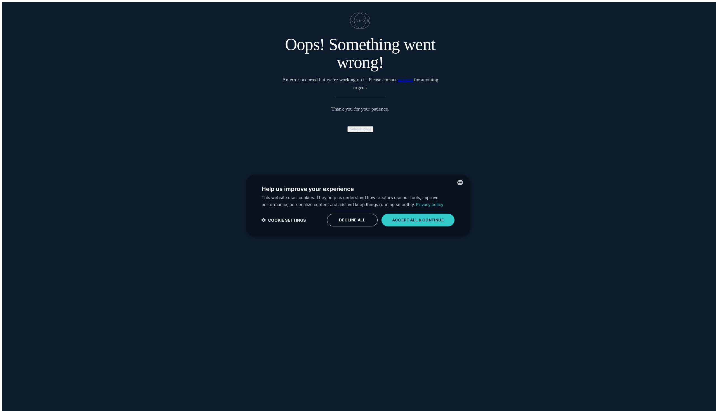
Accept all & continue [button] (418, 220)
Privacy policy (429, 204)
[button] (284, 220)
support (405, 79)
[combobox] (460, 182)
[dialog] (358, 205)
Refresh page (360, 129)
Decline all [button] (352, 220)
